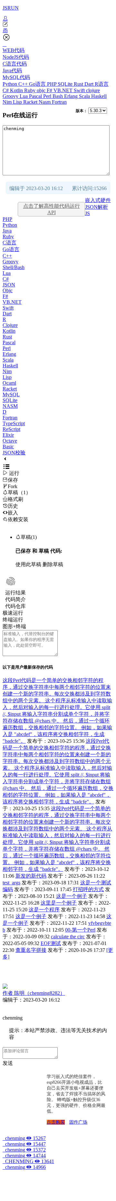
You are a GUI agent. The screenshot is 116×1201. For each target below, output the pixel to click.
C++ (23, 84)
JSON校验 (14, 452)
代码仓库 (15, 606)
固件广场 (78, 1122)
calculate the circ (68, 936)
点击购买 (56, 1122)
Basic (8, 446)
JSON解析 (96, 207)
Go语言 (38, 84)
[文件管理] (58, 30)
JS (87, 213)
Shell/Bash (13, 267)
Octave (10, 440)
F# (50, 90)
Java (7, 230)
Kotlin (17, 90)
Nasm (45, 102)
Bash (58, 96)
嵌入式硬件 (98, 200)
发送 (8, 1063)
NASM (10, 406)
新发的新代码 (30, 876)
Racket (31, 102)
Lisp (18, 102)
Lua (24, 96)
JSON (9, 284)
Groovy (11, 96)
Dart (89, 84)
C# (6, 90)
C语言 (9, 242)
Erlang (71, 96)
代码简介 (15, 599)
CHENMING (28, 1161)
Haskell (99, 96)
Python (10, 84)
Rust (79, 84)
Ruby (30, 90)
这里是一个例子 (59, 903)
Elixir (8, 435)
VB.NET (63, 90)
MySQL (11, 394)
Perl (48, 96)
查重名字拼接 (30, 950)
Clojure (10, 325)
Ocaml (9, 383)
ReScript (11, 429)
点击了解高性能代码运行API (51, 209)
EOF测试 (51, 943)
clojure (93, 90)
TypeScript (14, 423)
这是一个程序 (44, 909)
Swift (80, 90)
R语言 (102, 84)
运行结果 (15, 592)
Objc (8, 290)
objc (42, 90)
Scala (85, 96)
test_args (11, 882)
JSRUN (11, 8)
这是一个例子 (71, 896)
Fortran (59, 102)
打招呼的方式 (88, 889)
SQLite (66, 84)
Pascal (36, 96)
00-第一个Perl (80, 930)
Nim (8, 102)
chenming (24, 1138)
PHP (52, 84)
